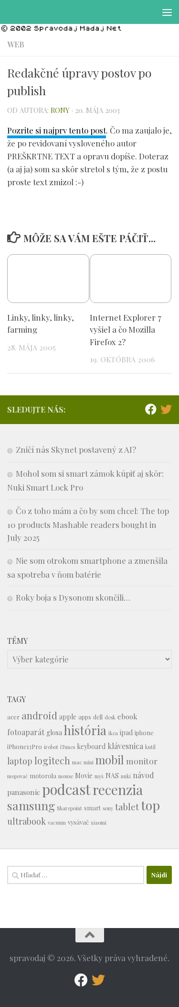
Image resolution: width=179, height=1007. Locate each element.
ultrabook (26, 821)
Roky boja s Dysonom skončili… (73, 597)
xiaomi (98, 822)
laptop (19, 760)
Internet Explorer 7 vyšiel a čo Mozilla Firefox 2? (125, 329)
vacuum (57, 822)
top (150, 805)
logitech (52, 760)
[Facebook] (151, 409)
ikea (113, 733)
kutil (150, 746)
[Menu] (167, 12)
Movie (84, 775)
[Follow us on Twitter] (166, 409)
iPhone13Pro (24, 746)
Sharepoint (69, 808)
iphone (144, 732)
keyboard (91, 746)
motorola (43, 776)
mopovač (17, 776)
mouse (65, 776)
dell (98, 717)
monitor (142, 760)
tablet (127, 807)
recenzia (118, 789)
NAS (112, 775)
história (85, 730)
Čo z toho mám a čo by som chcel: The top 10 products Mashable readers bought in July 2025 (88, 524)
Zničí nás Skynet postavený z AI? (76, 449)
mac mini (83, 762)
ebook (127, 716)
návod (143, 775)
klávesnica (125, 746)
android (39, 715)
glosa (54, 732)
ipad (126, 732)
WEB (15, 44)
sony (108, 808)
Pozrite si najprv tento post (56, 130)
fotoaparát (25, 732)
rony (60, 110)
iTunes (67, 746)
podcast (66, 789)
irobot (51, 746)
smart (92, 808)
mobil (109, 759)
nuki (126, 776)
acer (13, 717)
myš (99, 776)
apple (67, 716)
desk (110, 717)
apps (84, 717)
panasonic (23, 792)
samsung (31, 805)
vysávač (78, 822)
